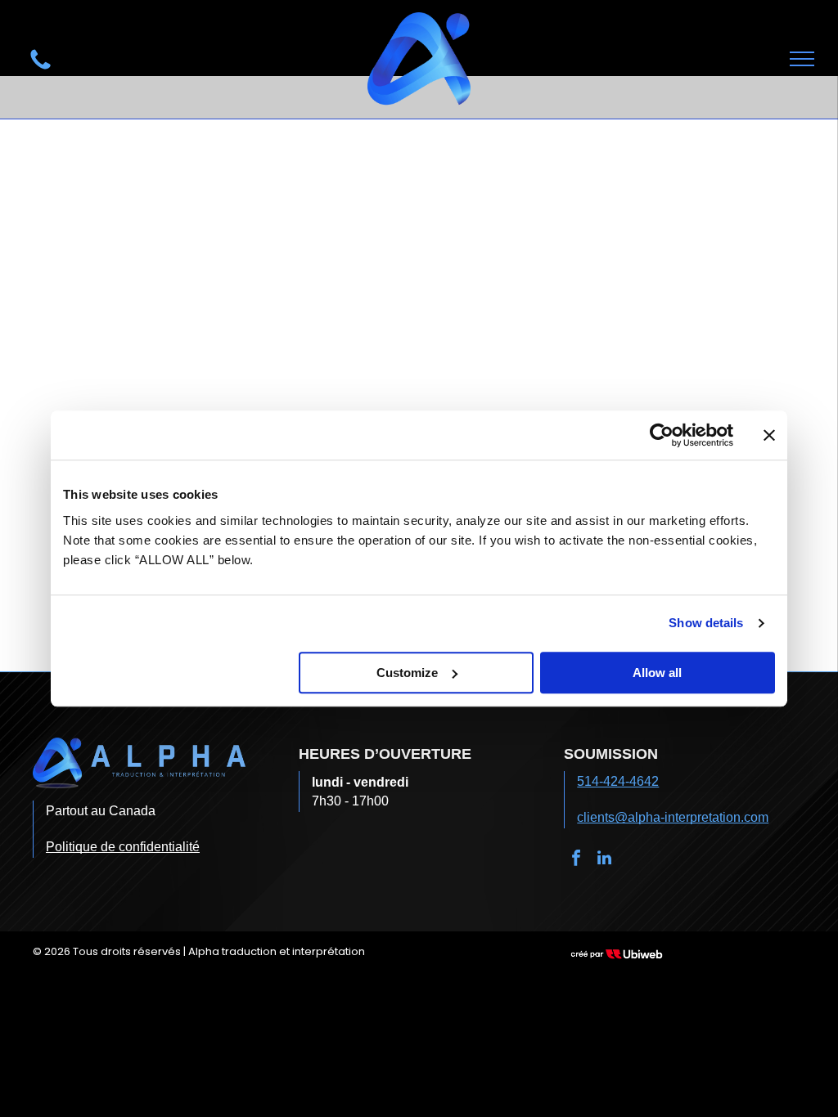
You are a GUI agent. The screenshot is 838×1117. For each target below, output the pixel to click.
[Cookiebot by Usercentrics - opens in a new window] (661, 435)
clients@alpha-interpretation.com (672, 817)
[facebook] (576, 860)
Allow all (657, 673)
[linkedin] (604, 860)
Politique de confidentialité (123, 847)
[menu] (802, 59)
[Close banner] (769, 435)
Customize (407, 673)
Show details (706, 623)
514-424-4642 (618, 781)
